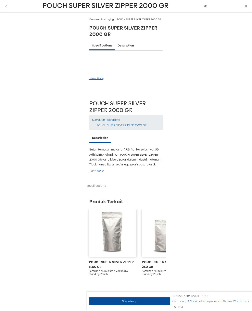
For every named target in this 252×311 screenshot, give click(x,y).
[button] (96, 78)
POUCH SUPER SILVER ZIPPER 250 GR (164, 264)
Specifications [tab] (102, 45)
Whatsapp (130, 301)
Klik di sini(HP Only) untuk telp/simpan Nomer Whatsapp (209, 301)
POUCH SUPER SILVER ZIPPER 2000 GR (139, 19)
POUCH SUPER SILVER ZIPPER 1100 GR (111, 264)
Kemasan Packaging (101, 19)
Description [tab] (126, 45)
